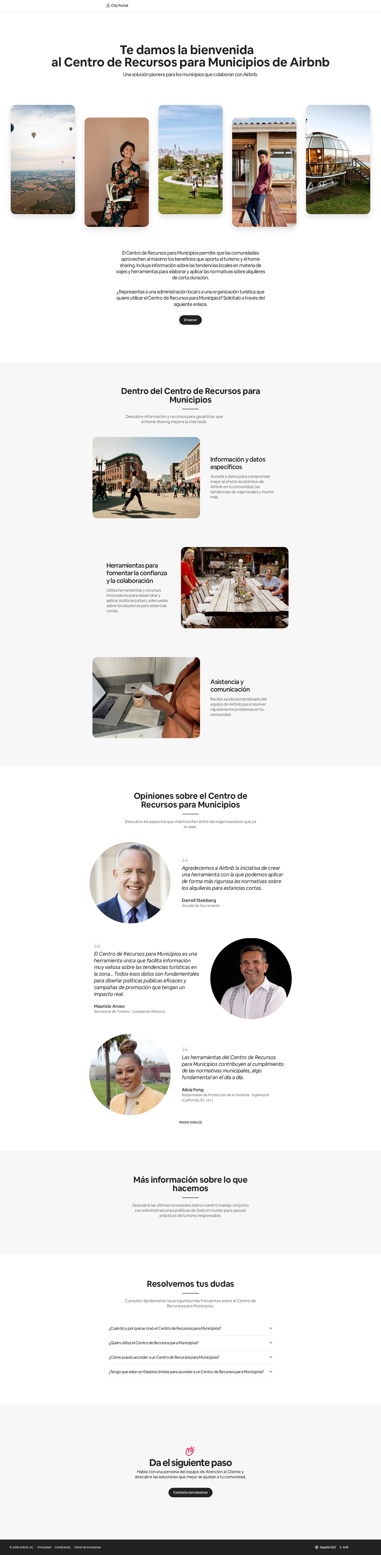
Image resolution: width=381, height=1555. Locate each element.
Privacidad (44, 1547)
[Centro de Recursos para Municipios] (117, 6)
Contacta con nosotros (190, 1492)
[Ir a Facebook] (354, 1547)
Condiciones (63, 1547)
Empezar (190, 320)
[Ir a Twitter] (362, 1547)
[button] (190, 1328)
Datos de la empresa (87, 1547)
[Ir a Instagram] (369, 1547)
